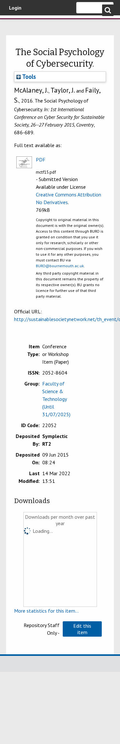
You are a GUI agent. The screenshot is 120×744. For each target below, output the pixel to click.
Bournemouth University (14, 24)
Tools (28, 76)
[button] (82, 629)
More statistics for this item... (46, 611)
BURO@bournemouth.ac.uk (60, 265)
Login (15, 7)
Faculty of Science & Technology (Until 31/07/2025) (56, 398)
